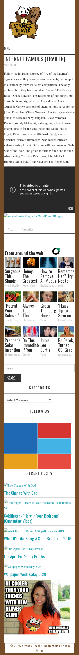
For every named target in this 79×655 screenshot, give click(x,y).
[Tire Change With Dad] (39, 485)
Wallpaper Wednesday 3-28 (25, 574)
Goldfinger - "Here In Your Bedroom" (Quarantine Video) (31, 518)
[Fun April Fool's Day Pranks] (39, 548)
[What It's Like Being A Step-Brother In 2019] (39, 531)
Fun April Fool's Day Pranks (24, 556)
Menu (8, 48)
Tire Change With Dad (20, 493)
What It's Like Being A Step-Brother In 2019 (37, 538)
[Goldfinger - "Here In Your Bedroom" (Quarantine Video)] (39, 505)
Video (10, 229)
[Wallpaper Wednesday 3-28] (39, 566)
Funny (24, 229)
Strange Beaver (32, 646)
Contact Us (51, 646)
